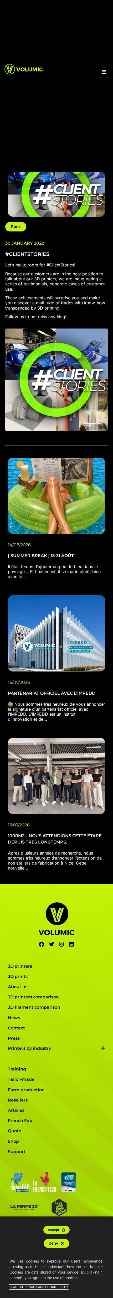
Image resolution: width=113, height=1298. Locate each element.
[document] (56, 649)
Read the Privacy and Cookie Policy (38, 1287)
